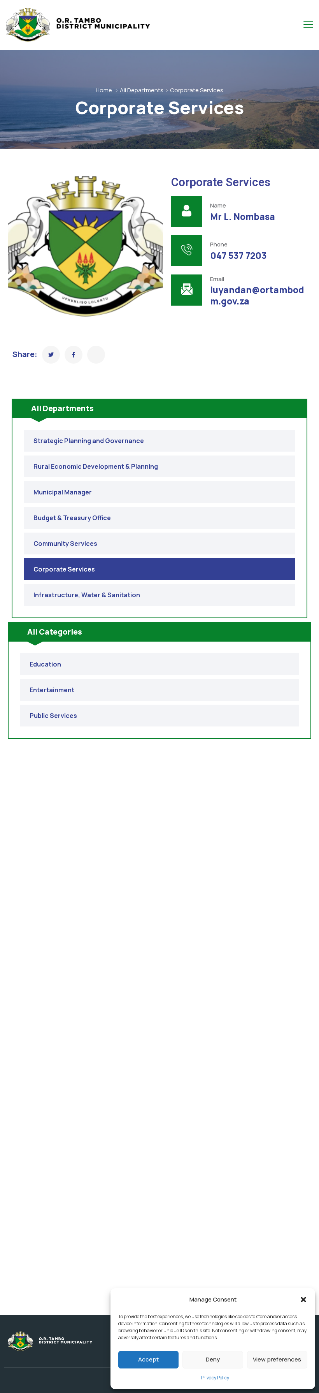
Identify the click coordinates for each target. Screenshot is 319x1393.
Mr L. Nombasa (242, 217)
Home (104, 90)
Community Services (65, 543)
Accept (148, 1359)
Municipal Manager (62, 492)
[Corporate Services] (51, 355)
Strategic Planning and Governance (88, 440)
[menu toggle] (308, 24)
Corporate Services (64, 569)
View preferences (277, 1359)
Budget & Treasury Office (72, 518)
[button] (303, 1299)
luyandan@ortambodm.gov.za (257, 295)
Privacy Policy (215, 1377)
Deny (213, 1359)
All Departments (141, 90)
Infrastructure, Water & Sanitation (86, 595)
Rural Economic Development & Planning (95, 466)
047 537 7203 (238, 256)
